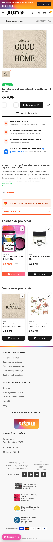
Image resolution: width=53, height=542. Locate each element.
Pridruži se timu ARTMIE (13, 397)
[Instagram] (30, 474)
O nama (6, 388)
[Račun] (39, 13)
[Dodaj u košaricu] (13, 274)
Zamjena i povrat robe (12, 362)
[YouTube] (36, 474)
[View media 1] (6, 73)
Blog (5, 405)
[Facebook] (24, 474)
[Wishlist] (48, 105)
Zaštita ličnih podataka (13, 375)
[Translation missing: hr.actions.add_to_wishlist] (22, 228)
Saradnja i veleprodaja (13, 392)
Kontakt (6, 401)
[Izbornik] (3, 13)
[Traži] (33, 13)
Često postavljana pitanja (14, 366)
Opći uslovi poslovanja (13, 371)
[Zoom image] (25, 51)
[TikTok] (43, 474)
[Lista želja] (44, 13)
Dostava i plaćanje (11, 358)
